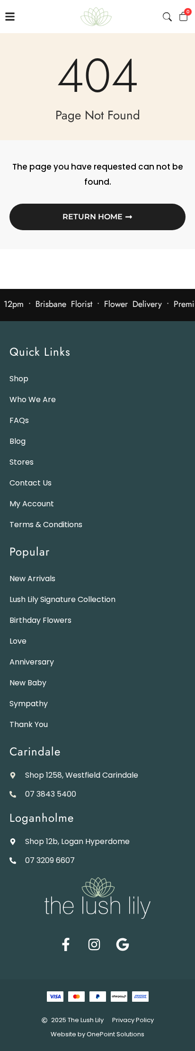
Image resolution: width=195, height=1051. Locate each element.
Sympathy (28, 703)
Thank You (28, 724)
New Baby (27, 682)
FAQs (19, 420)
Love (18, 641)
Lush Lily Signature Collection (62, 599)
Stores (21, 462)
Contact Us (30, 482)
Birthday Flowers (40, 620)
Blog (17, 441)
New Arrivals (32, 578)
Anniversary (31, 661)
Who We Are (32, 399)
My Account (31, 503)
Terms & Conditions (45, 524)
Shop (18, 378)
